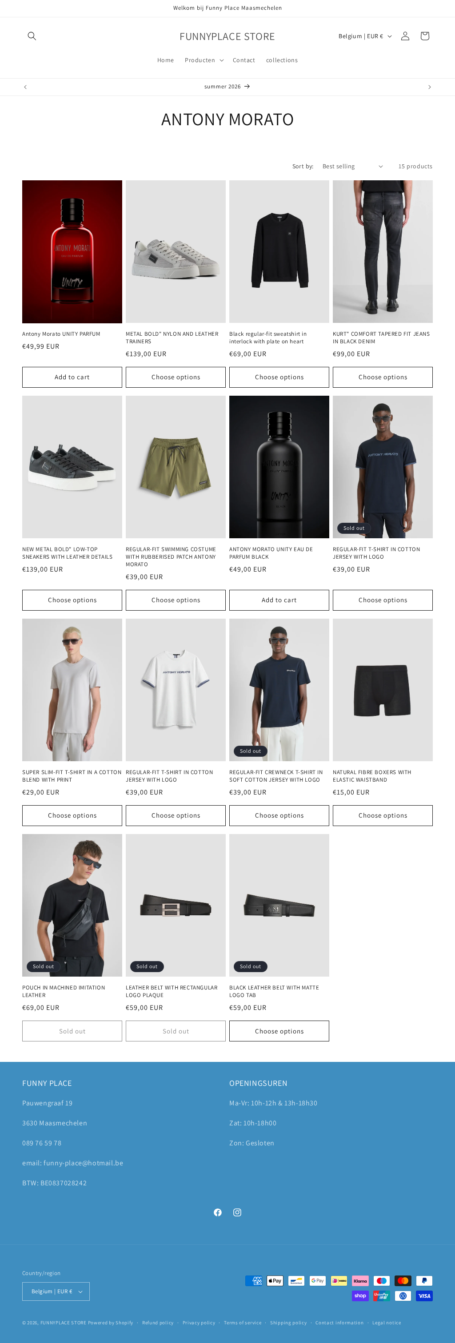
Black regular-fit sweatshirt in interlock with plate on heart (268, 337)
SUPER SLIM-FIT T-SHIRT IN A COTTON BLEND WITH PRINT (71, 776)
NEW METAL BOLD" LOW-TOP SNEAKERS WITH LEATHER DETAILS (67, 553)
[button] (32, 36)
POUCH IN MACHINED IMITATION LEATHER (63, 991)
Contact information (339, 1322)
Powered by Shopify (111, 1322)
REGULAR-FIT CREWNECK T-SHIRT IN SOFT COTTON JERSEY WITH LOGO (276, 776)
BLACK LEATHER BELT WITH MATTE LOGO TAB (274, 991)
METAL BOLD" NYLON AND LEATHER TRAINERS (172, 337)
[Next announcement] (429, 87)
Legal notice (386, 1322)
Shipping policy (288, 1322)
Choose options (176, 377)
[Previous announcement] (25, 87)
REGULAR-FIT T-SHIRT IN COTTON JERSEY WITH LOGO (376, 553)
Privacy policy (199, 1322)
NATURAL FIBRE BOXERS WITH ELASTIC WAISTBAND (372, 776)
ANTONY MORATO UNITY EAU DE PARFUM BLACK (271, 553)
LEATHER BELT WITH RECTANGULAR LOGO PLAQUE (171, 991)
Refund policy (158, 1322)
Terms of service (242, 1322)
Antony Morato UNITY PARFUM (61, 334)
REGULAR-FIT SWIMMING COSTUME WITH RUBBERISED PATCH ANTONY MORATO (171, 557)
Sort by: (303, 166)
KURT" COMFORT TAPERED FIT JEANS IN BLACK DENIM (381, 337)
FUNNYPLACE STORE (63, 1322)
